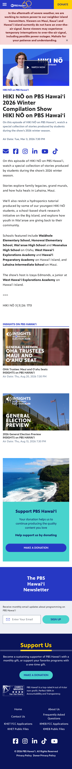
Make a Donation (36, 547)
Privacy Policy (24, 755)
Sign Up (56, 619)
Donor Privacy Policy (44, 755)
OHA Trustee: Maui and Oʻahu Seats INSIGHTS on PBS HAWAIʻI (25, 371)
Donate (62, 4)
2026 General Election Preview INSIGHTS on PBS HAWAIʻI (22, 436)
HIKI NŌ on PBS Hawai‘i (16, 89)
